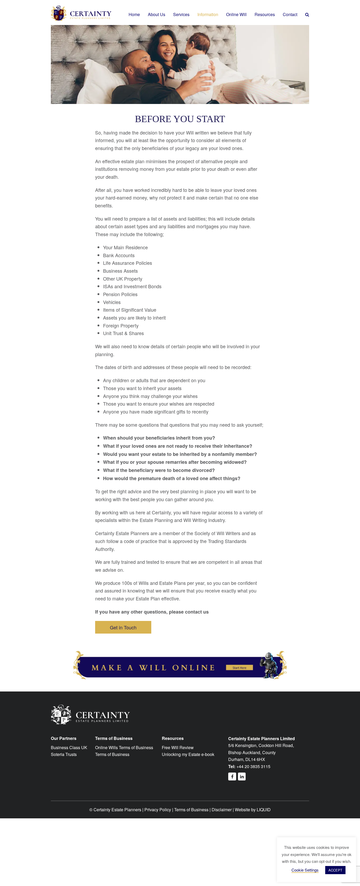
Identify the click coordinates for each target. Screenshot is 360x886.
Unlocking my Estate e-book (188, 754)
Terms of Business (112, 754)
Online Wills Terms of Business (124, 747)
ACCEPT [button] (335, 870)
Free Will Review (178, 747)
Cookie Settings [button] (305, 870)
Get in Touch (123, 627)
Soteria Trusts (64, 754)
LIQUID (264, 810)
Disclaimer (222, 810)
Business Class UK (69, 747)
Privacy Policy (157, 810)
